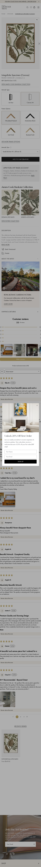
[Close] (37, 405)
